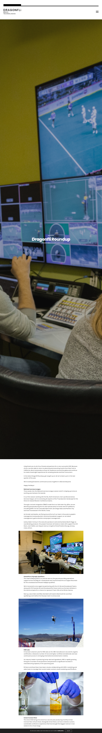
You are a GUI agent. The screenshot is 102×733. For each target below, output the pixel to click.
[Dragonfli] (12, 11)
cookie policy (60, 730)
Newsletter (51, 235)
